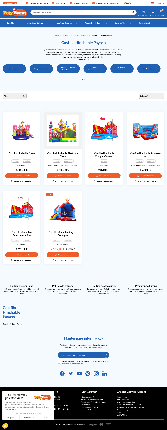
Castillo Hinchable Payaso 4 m (145, 155)
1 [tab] (82, 79)
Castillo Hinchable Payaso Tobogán (63, 234)
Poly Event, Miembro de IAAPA (129, 405)
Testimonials (85, 405)
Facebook (62, 373)
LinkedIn (104, 373)
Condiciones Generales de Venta (93, 402)
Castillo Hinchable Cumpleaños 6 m (104, 155)
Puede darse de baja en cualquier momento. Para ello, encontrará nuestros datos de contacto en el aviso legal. (85, 362)
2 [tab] (84, 79)
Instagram (96, 373)
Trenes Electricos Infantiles (68, 69)
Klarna (119, 412)
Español (158, 3)
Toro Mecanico (13, 69)
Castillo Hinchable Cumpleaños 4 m (22, 234)
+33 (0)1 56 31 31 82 (10, 3)
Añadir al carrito (23, 176)
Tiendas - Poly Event (88, 410)
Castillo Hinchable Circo (21, 153)
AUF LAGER (122, 415)
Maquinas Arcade (41, 69)
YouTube (79, 373)
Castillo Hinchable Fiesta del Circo (62, 155)
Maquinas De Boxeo (93, 69)
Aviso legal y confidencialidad (92, 399)
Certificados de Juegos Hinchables (130, 407)
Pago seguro (122, 397)
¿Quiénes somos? (87, 397)
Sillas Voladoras (148, 69)
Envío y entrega (123, 399)
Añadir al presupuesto (23, 181)
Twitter (70, 373)
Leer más (82, 59)
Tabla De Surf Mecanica (120, 69)
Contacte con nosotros (90, 407)
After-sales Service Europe (127, 402)
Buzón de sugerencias (125, 410)
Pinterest (87, 373)
